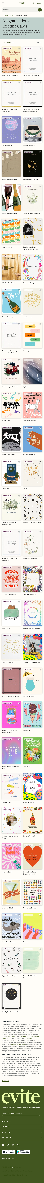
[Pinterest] (12, 1145)
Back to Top (6, 1159)
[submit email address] (36, 1113)
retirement (30, 1039)
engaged (23, 1037)
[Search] (40, 10)
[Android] (23, 1152)
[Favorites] (33, 3)
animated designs (18, 1045)
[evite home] (21, 1096)
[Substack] (17, 1145)
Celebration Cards (21, 15)
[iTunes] (8, 1152)
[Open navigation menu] (3, 3)
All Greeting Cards (8, 15)
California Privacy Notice (8, 1175)
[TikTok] (8, 1145)
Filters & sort (10, 42)
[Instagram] (3, 1145)
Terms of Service (28, 1171)
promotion (12, 1037)
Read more (5, 1081)
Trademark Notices (16, 1171)
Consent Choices (22, 1175)
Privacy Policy (6, 1171)
